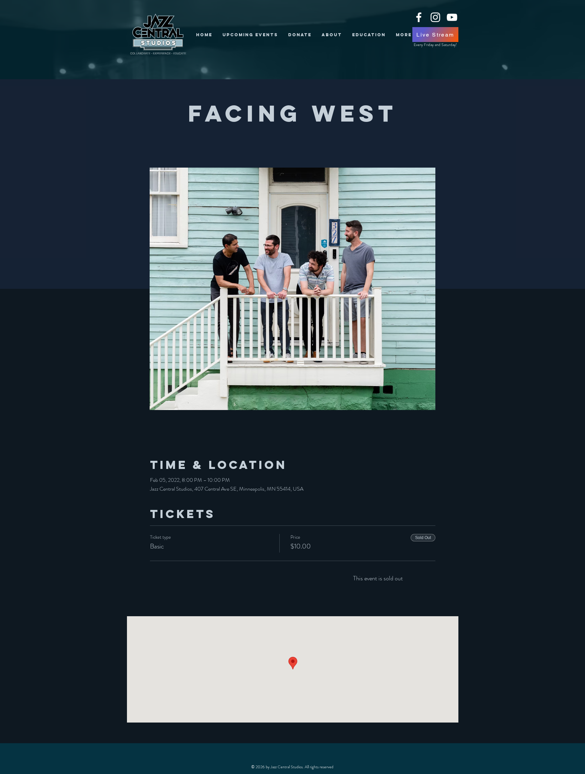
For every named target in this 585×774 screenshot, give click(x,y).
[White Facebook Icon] (418, 17)
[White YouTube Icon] (452, 17)
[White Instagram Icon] (435, 17)
